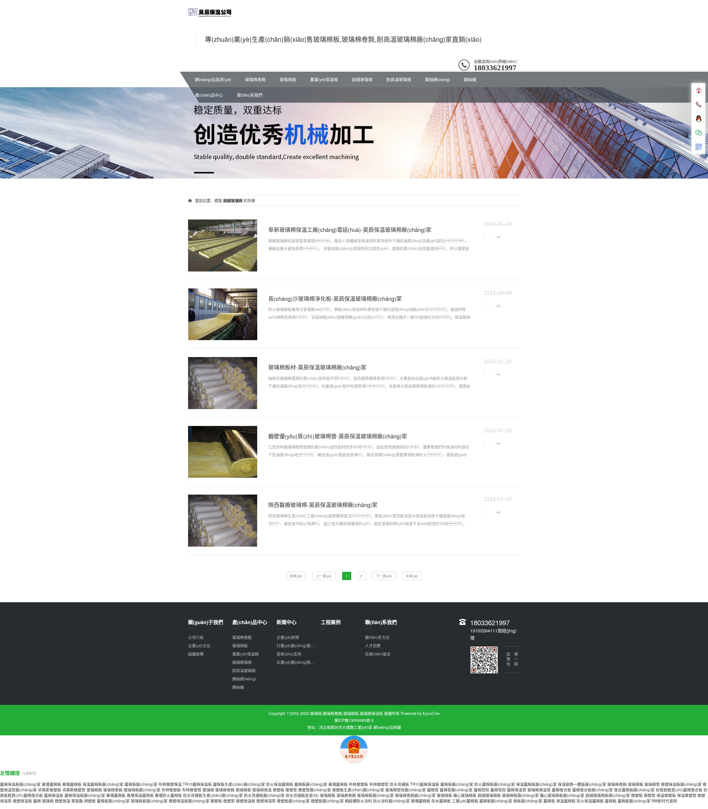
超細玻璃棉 (362, 79)
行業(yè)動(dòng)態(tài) (297, 645)
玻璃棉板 (288, 79)
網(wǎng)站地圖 (387, 727)
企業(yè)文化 (199, 645)
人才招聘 (373, 645)
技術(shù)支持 (289, 653)
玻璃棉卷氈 (255, 79)
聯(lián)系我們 (249, 95)
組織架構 (196, 653)
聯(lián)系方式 (377, 637)
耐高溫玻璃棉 (398, 79)
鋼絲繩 (470, 79)
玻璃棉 (208, 789)
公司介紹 (196, 637)
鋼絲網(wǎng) (437, 79)
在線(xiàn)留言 (378, 653)
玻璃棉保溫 (262, 789)
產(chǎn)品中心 (209, 95)
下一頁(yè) (384, 575)
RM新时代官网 (664, 800)
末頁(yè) (412, 575)
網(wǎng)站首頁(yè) (213, 79)
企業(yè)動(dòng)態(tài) (297, 662)
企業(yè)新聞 (288, 637)
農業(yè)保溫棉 (324, 79)
